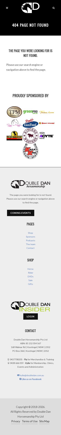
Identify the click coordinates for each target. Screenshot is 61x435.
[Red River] (46, 123)
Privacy (15, 421)
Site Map (44, 421)
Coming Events (20, 213)
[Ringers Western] (30, 136)
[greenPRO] (30, 112)
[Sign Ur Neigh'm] (14, 123)
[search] (54, 7)
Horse (30, 269)
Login (30, 316)
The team (30, 244)
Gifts (30, 284)
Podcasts (30, 240)
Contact (30, 248)
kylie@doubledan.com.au (32, 375)
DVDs (30, 276)
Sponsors (30, 236)
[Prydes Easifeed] (30, 123)
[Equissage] (14, 135)
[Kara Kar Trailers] (30, 151)
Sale (30, 280)
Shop (30, 233)
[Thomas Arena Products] (46, 112)
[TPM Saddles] (14, 112)
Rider (30, 272)
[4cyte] (46, 135)
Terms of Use (30, 421)
